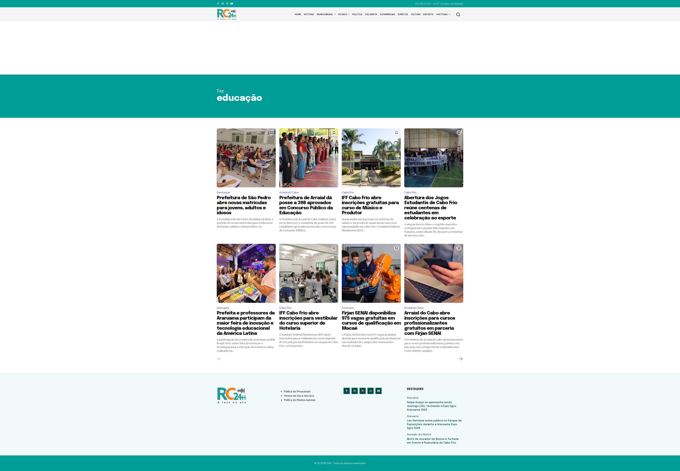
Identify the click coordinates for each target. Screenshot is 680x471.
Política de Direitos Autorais (299, 399)
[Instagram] (222, 3)
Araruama (223, 308)
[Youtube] (231, 3)
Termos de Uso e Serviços (299, 395)
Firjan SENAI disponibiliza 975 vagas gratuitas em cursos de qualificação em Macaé (371, 321)
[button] (458, 14)
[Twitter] (227, 3)
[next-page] (460, 359)
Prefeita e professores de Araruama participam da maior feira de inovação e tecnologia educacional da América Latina (246, 323)
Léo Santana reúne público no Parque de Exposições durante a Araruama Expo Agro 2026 (434, 424)
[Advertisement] (340, 48)
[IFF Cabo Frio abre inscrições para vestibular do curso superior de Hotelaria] (308, 273)
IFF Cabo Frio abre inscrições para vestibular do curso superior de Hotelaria (308, 321)
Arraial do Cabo (289, 192)
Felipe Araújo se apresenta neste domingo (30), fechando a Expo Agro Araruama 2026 (431, 406)
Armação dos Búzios (419, 434)
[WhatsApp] (370, 391)
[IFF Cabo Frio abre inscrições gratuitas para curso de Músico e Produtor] (371, 157)
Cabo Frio (348, 192)
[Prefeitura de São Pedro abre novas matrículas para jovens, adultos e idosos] (246, 157)
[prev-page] (219, 359)
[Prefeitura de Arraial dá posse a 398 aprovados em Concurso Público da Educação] (308, 157)
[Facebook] (218, 3)
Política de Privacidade (297, 391)
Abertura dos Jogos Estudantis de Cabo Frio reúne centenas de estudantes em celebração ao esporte (430, 207)
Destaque (223, 192)
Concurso (348, 308)
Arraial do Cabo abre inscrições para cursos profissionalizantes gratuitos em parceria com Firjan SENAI (429, 323)
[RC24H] (227, 14)
